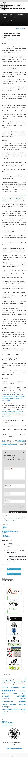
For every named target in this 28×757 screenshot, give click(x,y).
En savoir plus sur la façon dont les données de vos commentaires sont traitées (14, 518)
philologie (5, 696)
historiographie (15, 687)
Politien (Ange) (6, 698)
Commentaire (8, 469)
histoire (5, 687)
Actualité (12, 14)
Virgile (9, 711)
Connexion (4, 721)
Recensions (5, 535)
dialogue (8, 685)
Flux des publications (7, 722)
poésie (22, 701)
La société (5, 14)
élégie (24, 711)
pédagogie (13, 704)
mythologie (5, 693)
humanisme (8, 690)
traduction (22, 709)
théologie (9, 709)
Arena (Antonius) (21, 443)
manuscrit (22, 691)
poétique (4, 704)
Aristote (19, 679)
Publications (13, 17)
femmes (17, 685)
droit (12, 685)
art (25, 679)
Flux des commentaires (7, 723)
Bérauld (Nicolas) (6, 444)
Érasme (14, 712)
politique (23, 698)
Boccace (12, 681)
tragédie (4, 711)
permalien (8, 445)
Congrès (4, 528)
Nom (7, 485)
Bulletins (4, 17)
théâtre (15, 709)
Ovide (24, 693)
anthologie (14, 443)
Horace (24, 687)
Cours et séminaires (7, 20)
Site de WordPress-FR (7, 725)
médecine (15, 693)
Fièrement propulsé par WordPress (14, 756)
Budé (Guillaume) (6, 683)
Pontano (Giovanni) (7, 701)
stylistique (23, 706)
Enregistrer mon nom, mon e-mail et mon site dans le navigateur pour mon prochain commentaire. (14, 507)
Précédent (17, 28)
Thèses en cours (7, 24)
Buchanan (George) (21, 681)
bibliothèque (5, 681)
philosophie (21, 696)
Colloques (20, 14)
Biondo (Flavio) (13, 444)
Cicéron (14, 683)
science (17, 706)
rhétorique (5, 707)
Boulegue (17, 40)
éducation (20, 711)
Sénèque (4, 709)
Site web (7, 500)
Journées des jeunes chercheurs (10, 531)
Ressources (17, 24)
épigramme (4, 713)
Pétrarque (22, 704)
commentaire (22, 683)
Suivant (23, 28)
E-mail (7, 493)
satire (12, 706)
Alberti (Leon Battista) (8, 679)
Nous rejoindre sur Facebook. (14, 748)
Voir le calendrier (5, 564)
